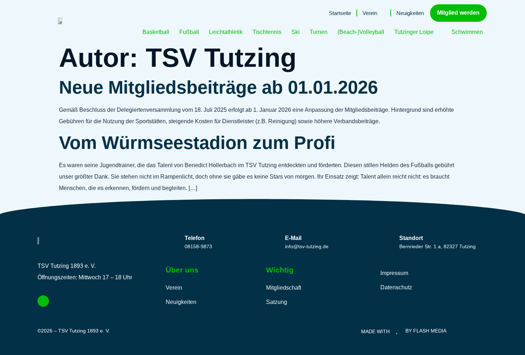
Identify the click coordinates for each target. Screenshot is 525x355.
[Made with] (398, 330)
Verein (369, 13)
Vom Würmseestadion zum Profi (197, 142)
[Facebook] (43, 301)
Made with (375, 331)
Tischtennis (266, 32)
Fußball (189, 32)
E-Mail (293, 238)
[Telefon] (172, 241)
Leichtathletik (225, 32)
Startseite (340, 13)
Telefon (195, 238)
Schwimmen (467, 32)
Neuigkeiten (410, 13)
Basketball (155, 32)
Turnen (319, 32)
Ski (295, 32)
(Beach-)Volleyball (361, 32)
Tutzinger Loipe (414, 32)
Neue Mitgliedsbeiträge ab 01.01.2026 (218, 87)
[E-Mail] (272, 241)
